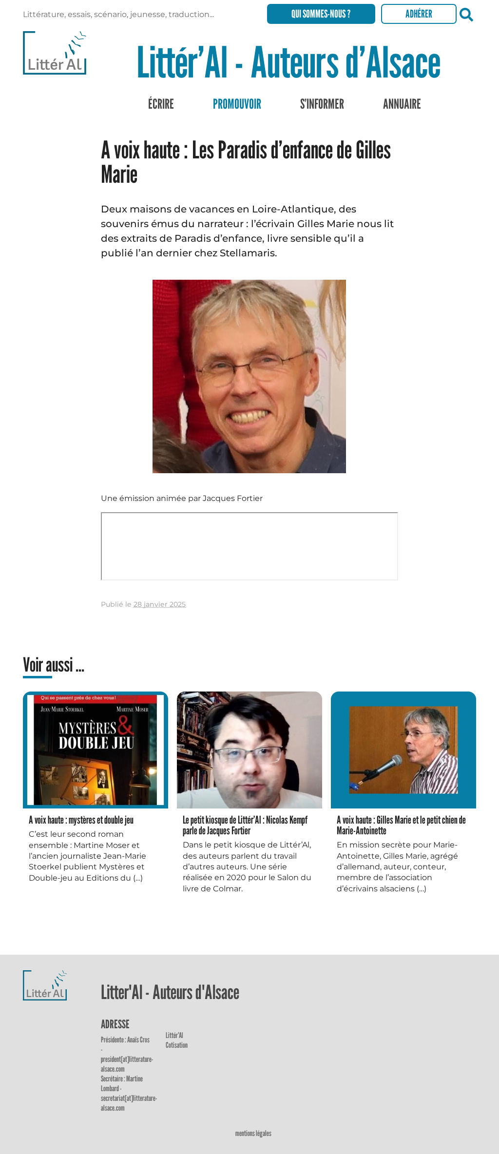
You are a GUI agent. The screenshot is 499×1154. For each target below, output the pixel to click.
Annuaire (402, 104)
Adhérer (418, 13)
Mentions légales (253, 1133)
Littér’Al (174, 1035)
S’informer (322, 104)
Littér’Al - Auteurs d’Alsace (288, 61)
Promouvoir (237, 104)
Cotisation (177, 1045)
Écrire (161, 104)
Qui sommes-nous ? (321, 13)
